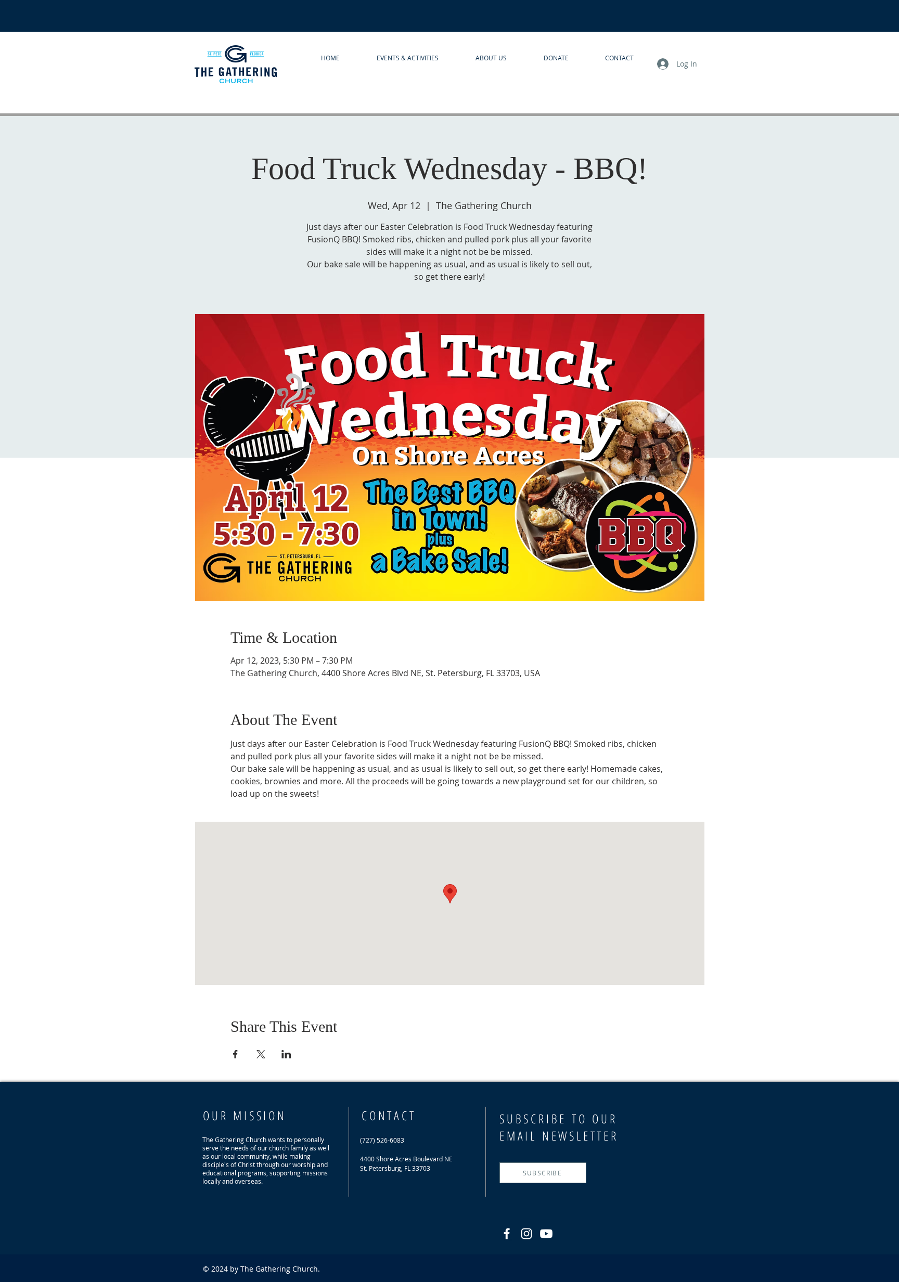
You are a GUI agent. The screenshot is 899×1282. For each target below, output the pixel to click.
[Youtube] (546, 1233)
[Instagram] (526, 1233)
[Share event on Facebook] (235, 1054)
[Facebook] (506, 1233)
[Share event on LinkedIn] (286, 1054)
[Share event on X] (261, 1054)
